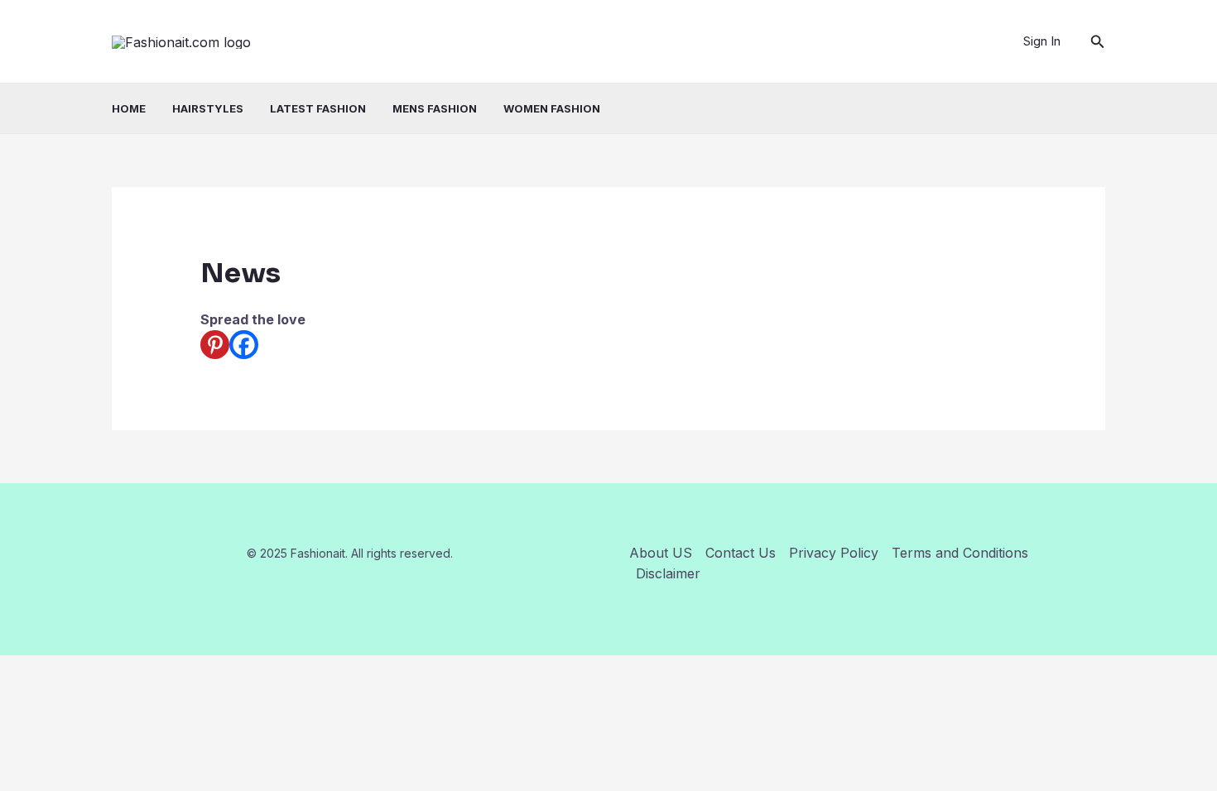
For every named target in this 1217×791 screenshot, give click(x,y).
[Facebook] (243, 344)
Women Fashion (551, 108)
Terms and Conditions (960, 552)
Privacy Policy (833, 552)
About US (660, 552)
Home (129, 108)
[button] (1097, 41)
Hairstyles (207, 108)
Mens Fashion (434, 108)
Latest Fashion (318, 108)
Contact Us (740, 552)
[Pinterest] (214, 344)
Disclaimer (668, 573)
